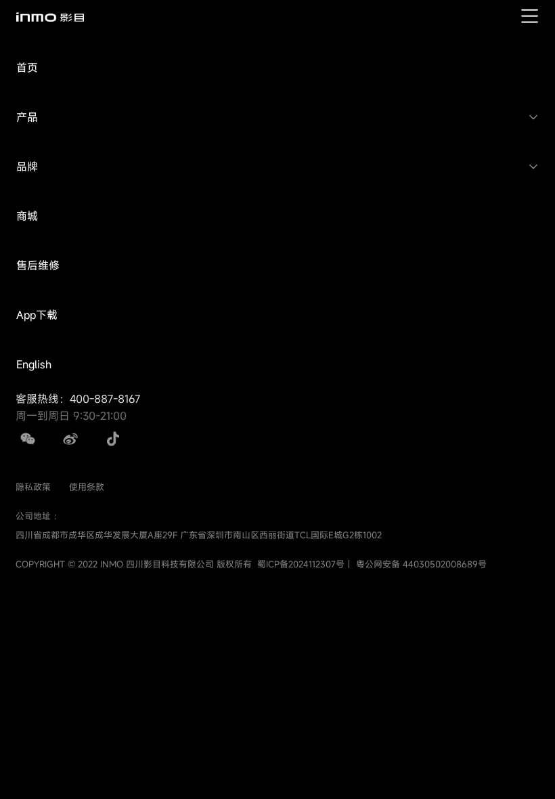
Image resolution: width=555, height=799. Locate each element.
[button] (277, 68)
